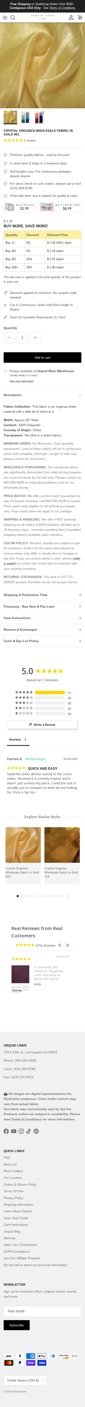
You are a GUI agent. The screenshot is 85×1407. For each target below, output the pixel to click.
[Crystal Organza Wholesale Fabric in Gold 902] (23, 845)
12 (67, 896)
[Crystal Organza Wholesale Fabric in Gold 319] (62, 845)
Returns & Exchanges (20, 629)
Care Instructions (17, 618)
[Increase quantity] (35, 337)
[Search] (15, 18)
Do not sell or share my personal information (35, 1265)
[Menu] (5, 18)
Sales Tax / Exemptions (20, 1244)
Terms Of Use (13, 1191)
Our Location (13, 1177)
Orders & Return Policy (20, 1184)
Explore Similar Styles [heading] (42, 817)
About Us (10, 1164)
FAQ (7, 1157)
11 (63, 896)
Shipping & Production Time (25, 595)
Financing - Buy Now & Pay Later (29, 606)
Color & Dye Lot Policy (21, 641)
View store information (22, 381)
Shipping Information (18, 1204)
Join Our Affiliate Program (22, 1258)
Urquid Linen (19, 1391)
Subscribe (17, 1325)
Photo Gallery (13, 1171)
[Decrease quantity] (9, 337)
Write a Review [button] (44, 725)
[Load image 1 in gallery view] (42, 65)
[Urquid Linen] (42, 17)
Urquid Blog (12, 1231)
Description (13, 395)
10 (58, 896)
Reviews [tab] (15, 739)
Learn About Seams (18, 1211)
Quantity (10, 328)
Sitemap (9, 1238)
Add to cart (42, 357)
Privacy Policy (13, 1198)
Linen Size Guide (16, 1218)
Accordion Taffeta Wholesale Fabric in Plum (20, 990)
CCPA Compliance (17, 1251)
